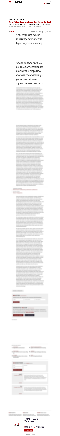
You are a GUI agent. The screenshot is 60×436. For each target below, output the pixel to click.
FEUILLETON (32, 4)
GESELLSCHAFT (14, 4)
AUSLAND (27, 4)
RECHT (24, 4)
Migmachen (36, 1)
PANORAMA (20, 4)
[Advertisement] (30, 12)
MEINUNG (36, 4)
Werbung (45, 1)
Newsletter (31, 1)
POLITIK (10, 4)
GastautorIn (12, 31)
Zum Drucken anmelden (48, 32)
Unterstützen (41, 1)
